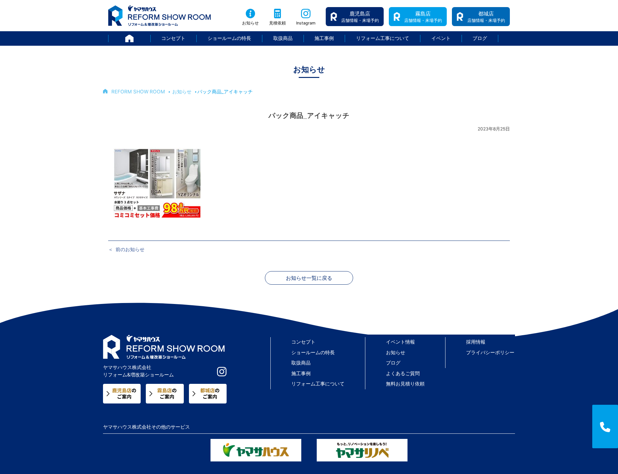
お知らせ (250, 23)
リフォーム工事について (382, 38)
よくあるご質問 (403, 373)
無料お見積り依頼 (405, 384)
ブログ (480, 38)
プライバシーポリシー (490, 352)
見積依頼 (277, 23)
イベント (441, 38)
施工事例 (324, 38)
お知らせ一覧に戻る (309, 278)
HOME (150, 38)
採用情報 (475, 342)
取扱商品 (283, 38)
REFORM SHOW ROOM (138, 92)
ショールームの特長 (229, 38)
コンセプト (173, 38)
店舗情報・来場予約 (360, 16)
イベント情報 (400, 342)
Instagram (305, 23)
